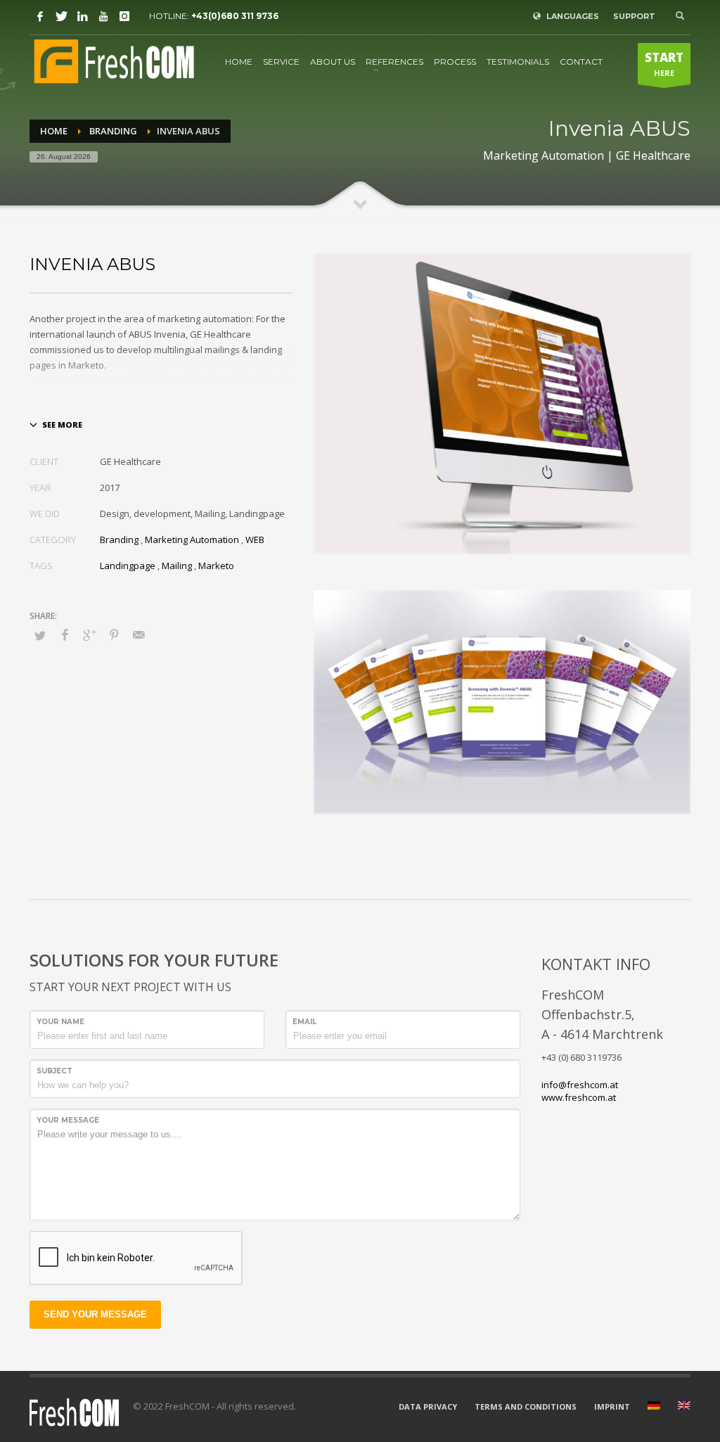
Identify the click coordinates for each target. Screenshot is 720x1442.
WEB (254, 539)
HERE (664, 63)
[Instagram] (124, 16)
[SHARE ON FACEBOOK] (64, 634)
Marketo (216, 565)
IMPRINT (612, 1406)
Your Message (68, 1120)
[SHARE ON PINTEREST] (113, 634)
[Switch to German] (654, 1406)
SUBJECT (54, 1071)
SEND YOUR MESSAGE (95, 1314)
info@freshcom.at (579, 1084)
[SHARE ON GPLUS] (89, 634)
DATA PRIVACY (428, 1406)
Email (304, 1021)
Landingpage (127, 565)
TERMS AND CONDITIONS (526, 1406)
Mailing (177, 565)
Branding (119, 539)
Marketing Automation (192, 539)
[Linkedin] (82, 16)
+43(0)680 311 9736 (234, 16)
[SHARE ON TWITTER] (40, 635)
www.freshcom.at (578, 1097)
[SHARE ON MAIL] (138, 634)
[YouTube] (103, 16)
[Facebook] (40, 16)
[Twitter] (61, 16)
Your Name (60, 1021)
